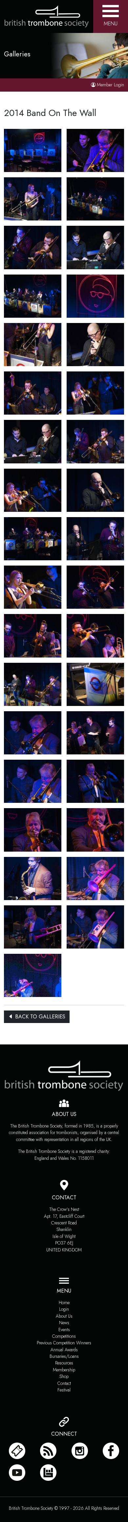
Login (64, 1309)
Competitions (64, 1336)
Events (64, 1329)
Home (64, 1302)
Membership (64, 1369)
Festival (64, 1390)
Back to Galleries (39, 1016)
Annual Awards (64, 1349)
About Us (64, 1316)
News (64, 1322)
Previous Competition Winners (64, 1342)
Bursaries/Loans (64, 1356)
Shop (64, 1376)
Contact (64, 1383)
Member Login (110, 84)
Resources (64, 1363)
